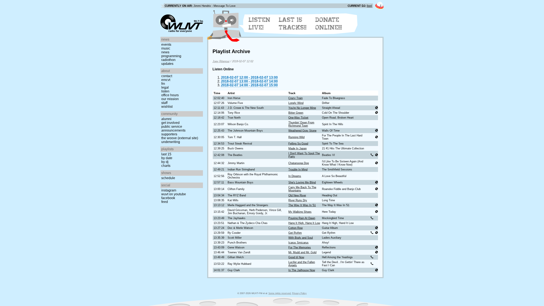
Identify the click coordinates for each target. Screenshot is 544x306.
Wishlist (167, 106)
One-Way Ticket (298, 117)
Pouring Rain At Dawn (301, 218)
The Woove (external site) (179, 138)
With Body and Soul (300, 237)
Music (165, 48)
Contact (166, 76)
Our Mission (170, 99)
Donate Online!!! (328, 23)
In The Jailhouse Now (301, 270)
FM (163, 83)
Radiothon (168, 60)
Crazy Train (295, 98)
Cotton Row (295, 228)
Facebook (168, 198)
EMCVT (165, 80)
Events (166, 44)
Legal (165, 87)
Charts (165, 165)
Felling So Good (298, 143)
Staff (164, 103)
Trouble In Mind (297, 169)
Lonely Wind (295, 103)
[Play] (220, 20)
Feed (164, 202)
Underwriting (170, 142)
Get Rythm (295, 232)
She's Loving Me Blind (302, 182)
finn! (369, 5)
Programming (171, 56)
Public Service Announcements (173, 128)
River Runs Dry (297, 200)
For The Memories (299, 247)
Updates (167, 63)
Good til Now (296, 257)
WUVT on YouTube (173, 194)
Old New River (297, 195)
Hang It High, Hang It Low (304, 223)
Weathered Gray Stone (302, 130)
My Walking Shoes (300, 211)
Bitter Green (295, 112)
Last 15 (166, 154)
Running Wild (296, 137)
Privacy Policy (299, 293)
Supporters (169, 134)
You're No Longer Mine (302, 107)
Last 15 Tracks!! (293, 23)
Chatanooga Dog (298, 163)
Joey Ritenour (221, 61)
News (165, 52)
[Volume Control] (232, 20)
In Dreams (294, 176)
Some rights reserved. (279, 293)
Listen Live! (260, 23)
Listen (165, 91)
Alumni (166, 119)
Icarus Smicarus (298, 242)
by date (166, 158)
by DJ (165, 162)
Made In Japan (297, 148)
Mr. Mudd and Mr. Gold (302, 252)
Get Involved (170, 123)
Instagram (168, 190)
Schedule (168, 178)
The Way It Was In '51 (302, 205)
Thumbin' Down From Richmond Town (301, 124)
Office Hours (170, 95)
